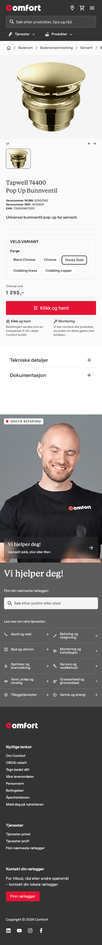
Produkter (59, 34)
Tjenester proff (17, 841)
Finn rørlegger (22, 896)
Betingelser (15, 790)
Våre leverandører (20, 777)
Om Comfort (16, 756)
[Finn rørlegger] (72, 8)
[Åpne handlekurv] (82, 8)
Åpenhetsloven (17, 797)
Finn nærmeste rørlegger (25, 848)
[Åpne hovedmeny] (92, 8)
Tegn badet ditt (17, 770)
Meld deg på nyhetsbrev (25, 804)
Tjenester (22, 34)
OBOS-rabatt (16, 763)
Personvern (15, 783)
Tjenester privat (18, 834)
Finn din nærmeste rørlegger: (26, 591)
